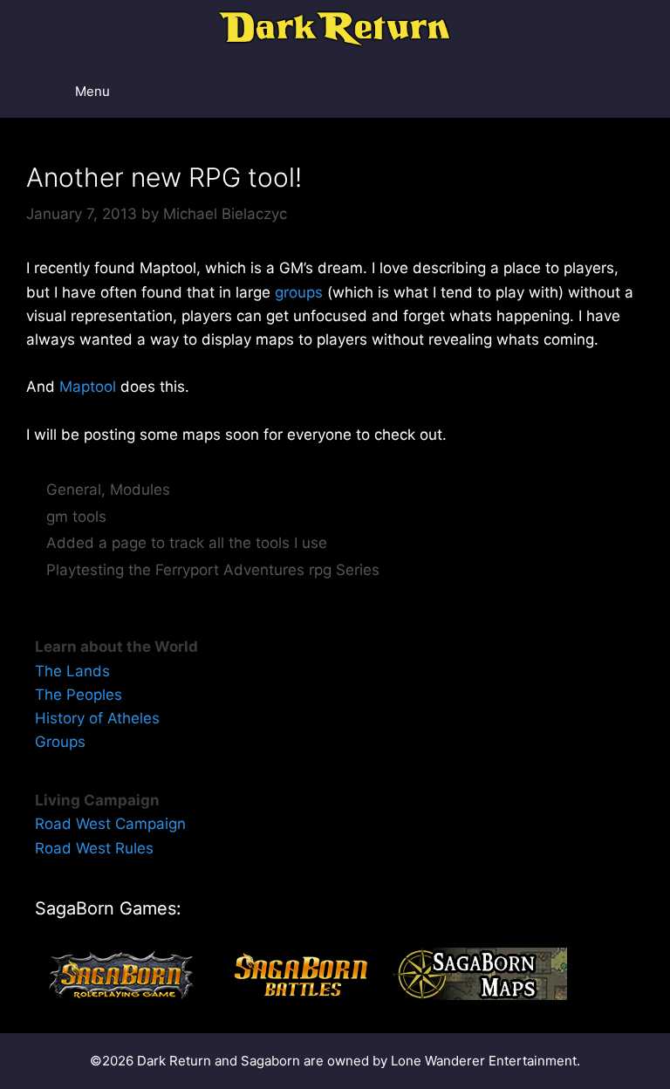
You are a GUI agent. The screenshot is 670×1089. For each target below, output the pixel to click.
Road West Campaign (110, 823)
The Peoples (78, 694)
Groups (60, 741)
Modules (140, 489)
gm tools (76, 516)
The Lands (72, 671)
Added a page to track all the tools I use (186, 542)
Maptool (87, 386)
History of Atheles (97, 718)
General (73, 489)
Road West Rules (94, 848)
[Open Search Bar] (609, 91)
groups (299, 292)
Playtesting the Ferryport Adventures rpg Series (212, 570)
